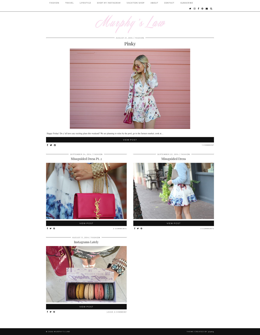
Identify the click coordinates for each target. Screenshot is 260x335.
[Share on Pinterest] (55, 145)
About (154, 3)
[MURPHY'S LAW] (130, 16)
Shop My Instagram (109, 3)
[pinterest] (202, 8)
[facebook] (198, 8)
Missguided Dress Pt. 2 (86, 159)
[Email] (207, 8)
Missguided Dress (173, 159)
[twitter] (190, 8)
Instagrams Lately (86, 242)
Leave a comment (117, 312)
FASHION (139, 38)
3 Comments (207, 229)
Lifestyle (85, 3)
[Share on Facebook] (47, 145)
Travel (69, 3)
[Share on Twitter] (51, 145)
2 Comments (120, 229)
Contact (169, 3)
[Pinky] (130, 128)
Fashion (54, 3)
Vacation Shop (136, 3)
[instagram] (195, 8)
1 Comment (208, 145)
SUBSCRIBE (186, 3)
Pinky (130, 44)
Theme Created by (200, 332)
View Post (130, 140)
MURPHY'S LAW (62, 332)
